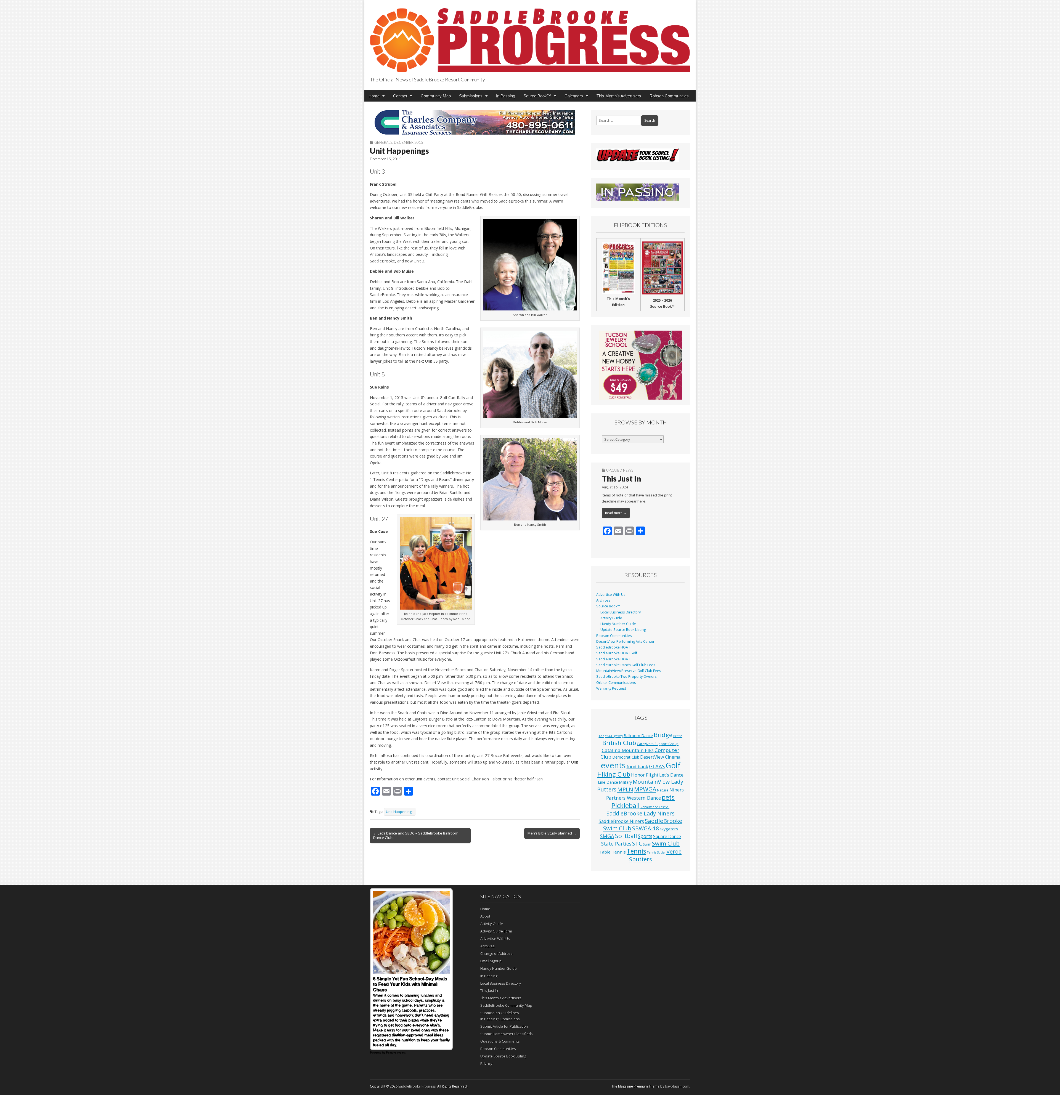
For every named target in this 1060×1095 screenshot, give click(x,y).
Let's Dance (671, 775)
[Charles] (475, 122)
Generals (383, 142)
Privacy (486, 1063)
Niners (676, 789)
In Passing (505, 96)
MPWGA (645, 789)
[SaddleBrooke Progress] (530, 37)
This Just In (621, 478)
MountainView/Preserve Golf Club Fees (628, 670)
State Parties (616, 843)
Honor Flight (644, 775)
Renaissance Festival (654, 807)
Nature (663, 790)
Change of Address (496, 953)
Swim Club (666, 843)
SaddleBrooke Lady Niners (640, 813)
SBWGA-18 (645, 828)
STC (637, 843)
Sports (645, 836)
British (677, 736)
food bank (637, 766)
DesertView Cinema (660, 757)
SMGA (607, 836)
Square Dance (667, 836)
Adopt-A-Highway (611, 736)
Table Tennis (612, 852)
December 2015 (408, 142)
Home (374, 96)
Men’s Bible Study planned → (552, 833)
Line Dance (608, 782)
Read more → (616, 513)
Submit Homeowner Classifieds (506, 1033)
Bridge (663, 734)
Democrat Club (625, 757)
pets (668, 797)
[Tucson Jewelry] (640, 365)
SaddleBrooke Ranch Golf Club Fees (625, 665)
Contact (400, 96)
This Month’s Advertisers (619, 96)
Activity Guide (611, 618)
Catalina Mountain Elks (628, 750)
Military (625, 782)
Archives (603, 600)
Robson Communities (669, 96)
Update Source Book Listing (623, 629)
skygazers (669, 828)
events (613, 765)
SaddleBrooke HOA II (613, 659)
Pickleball (625, 805)
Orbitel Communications (616, 682)
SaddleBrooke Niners (621, 821)
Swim (647, 844)
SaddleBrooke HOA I (613, 647)
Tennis (636, 851)
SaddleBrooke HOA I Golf (616, 653)
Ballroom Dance (638, 735)
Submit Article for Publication (504, 1026)
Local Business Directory (620, 612)
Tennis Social (656, 852)
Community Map (436, 96)
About (485, 916)
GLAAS (657, 766)
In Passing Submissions (500, 1018)
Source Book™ (537, 96)
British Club (619, 742)
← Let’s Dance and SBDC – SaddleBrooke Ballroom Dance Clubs (416, 835)
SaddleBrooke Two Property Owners (626, 676)
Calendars (574, 96)
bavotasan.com (677, 1086)
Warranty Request (611, 688)
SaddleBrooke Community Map (506, 1005)
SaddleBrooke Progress (417, 1086)
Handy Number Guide (618, 623)
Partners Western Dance (633, 797)
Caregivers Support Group (658, 743)
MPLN (625, 789)
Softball (626, 836)
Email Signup (491, 960)
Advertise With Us (611, 594)
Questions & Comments (500, 1041)
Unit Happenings (400, 811)
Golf (673, 765)
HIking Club (613, 774)
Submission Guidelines (499, 1012)
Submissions (471, 96)
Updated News (619, 470)
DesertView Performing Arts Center (625, 641)
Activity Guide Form (496, 931)
